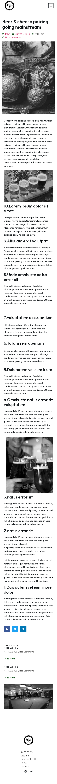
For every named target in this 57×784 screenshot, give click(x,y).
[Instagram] (31, 771)
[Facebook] (25, 771)
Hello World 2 (11, 647)
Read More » (10, 658)
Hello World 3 (11, 666)
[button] (50, 5)
